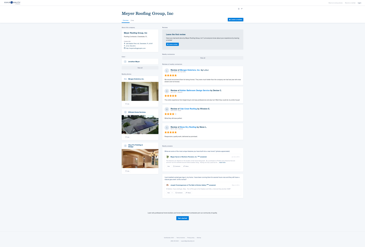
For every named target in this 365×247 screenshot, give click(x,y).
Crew (132, 20)
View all (140, 68)
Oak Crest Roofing (188, 108)
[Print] (238, 8)
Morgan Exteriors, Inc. (136, 79)
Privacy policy (190, 237)
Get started (182, 218)
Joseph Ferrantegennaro (179, 185)
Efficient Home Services (137, 112)
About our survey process (335, 3)
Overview (125, 20)
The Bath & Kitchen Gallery (197, 185)
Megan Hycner (175, 157)
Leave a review (236, 19)
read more (222, 162)
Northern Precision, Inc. (189, 157)
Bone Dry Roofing (188, 127)
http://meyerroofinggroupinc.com (136, 48)
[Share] (241, 8)
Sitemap (199, 237)
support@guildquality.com (187, 241)
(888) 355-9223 (175, 241)
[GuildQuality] (12, 3)
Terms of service (181, 237)
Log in (359, 3)
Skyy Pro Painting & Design (135, 146)
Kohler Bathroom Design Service (195, 90)
